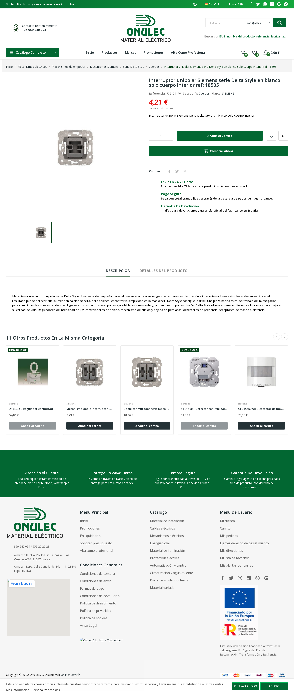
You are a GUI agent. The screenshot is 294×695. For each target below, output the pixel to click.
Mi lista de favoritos (235, 558)
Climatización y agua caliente (171, 573)
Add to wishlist (271, 136)
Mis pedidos (229, 536)
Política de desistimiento (98, 603)
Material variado (162, 587)
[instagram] (265, 4)
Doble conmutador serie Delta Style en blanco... (147, 409)
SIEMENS (228, 93)
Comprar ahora (221, 151)
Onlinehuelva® (70, 675)
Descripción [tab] (118, 270)
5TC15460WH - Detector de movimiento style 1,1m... (261, 409)
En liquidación (90, 536)
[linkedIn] (272, 4)
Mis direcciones (231, 550)
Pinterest (184, 171)
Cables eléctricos (162, 528)
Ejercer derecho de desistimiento (244, 543)
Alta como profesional (96, 550)
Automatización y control (168, 565)
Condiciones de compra (97, 573)
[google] (279, 4)
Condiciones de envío (96, 581)
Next (284, 336)
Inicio (84, 521)
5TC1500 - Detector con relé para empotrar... (204, 409)
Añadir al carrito (220, 136)
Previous (276, 336)
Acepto (274, 686)
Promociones (90, 528)
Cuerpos (204, 93)
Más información (17, 690)
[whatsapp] (286, 4)
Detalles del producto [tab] (163, 270)
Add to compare (283, 136)
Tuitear (177, 171)
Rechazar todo (245, 686)
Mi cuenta (227, 521)
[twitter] (258, 4)
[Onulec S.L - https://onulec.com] (102, 640)
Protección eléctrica (164, 558)
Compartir (169, 171)
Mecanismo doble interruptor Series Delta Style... (89, 409)
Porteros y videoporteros (169, 580)
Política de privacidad (95, 610)
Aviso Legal (88, 625)
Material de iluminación (167, 550)
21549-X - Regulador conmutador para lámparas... (32, 409)
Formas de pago (92, 588)
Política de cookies (93, 618)
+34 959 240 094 (34, 29)
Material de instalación (167, 521)
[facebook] (251, 4)
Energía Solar (160, 543)
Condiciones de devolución (100, 596)
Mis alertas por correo (237, 565)
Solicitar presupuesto (96, 543)
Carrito (225, 528)
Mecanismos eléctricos (167, 536)
